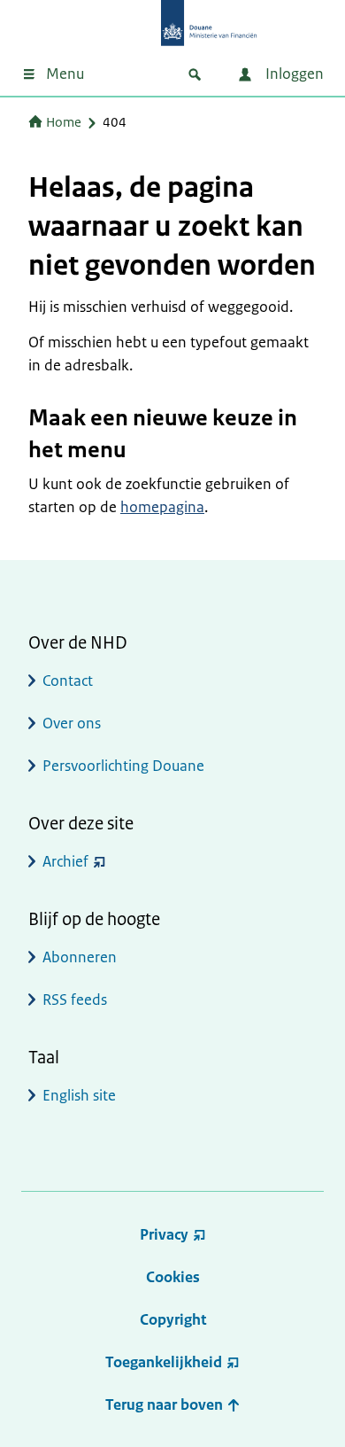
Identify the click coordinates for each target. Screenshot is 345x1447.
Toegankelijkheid (163, 1362)
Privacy (164, 1234)
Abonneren (79, 957)
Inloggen (293, 73)
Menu (65, 73)
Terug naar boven (165, 1404)
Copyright (173, 1319)
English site (79, 1095)
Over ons (71, 723)
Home (63, 121)
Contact (67, 680)
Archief (65, 861)
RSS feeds (74, 999)
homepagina (162, 507)
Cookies (173, 1277)
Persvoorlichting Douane (123, 765)
